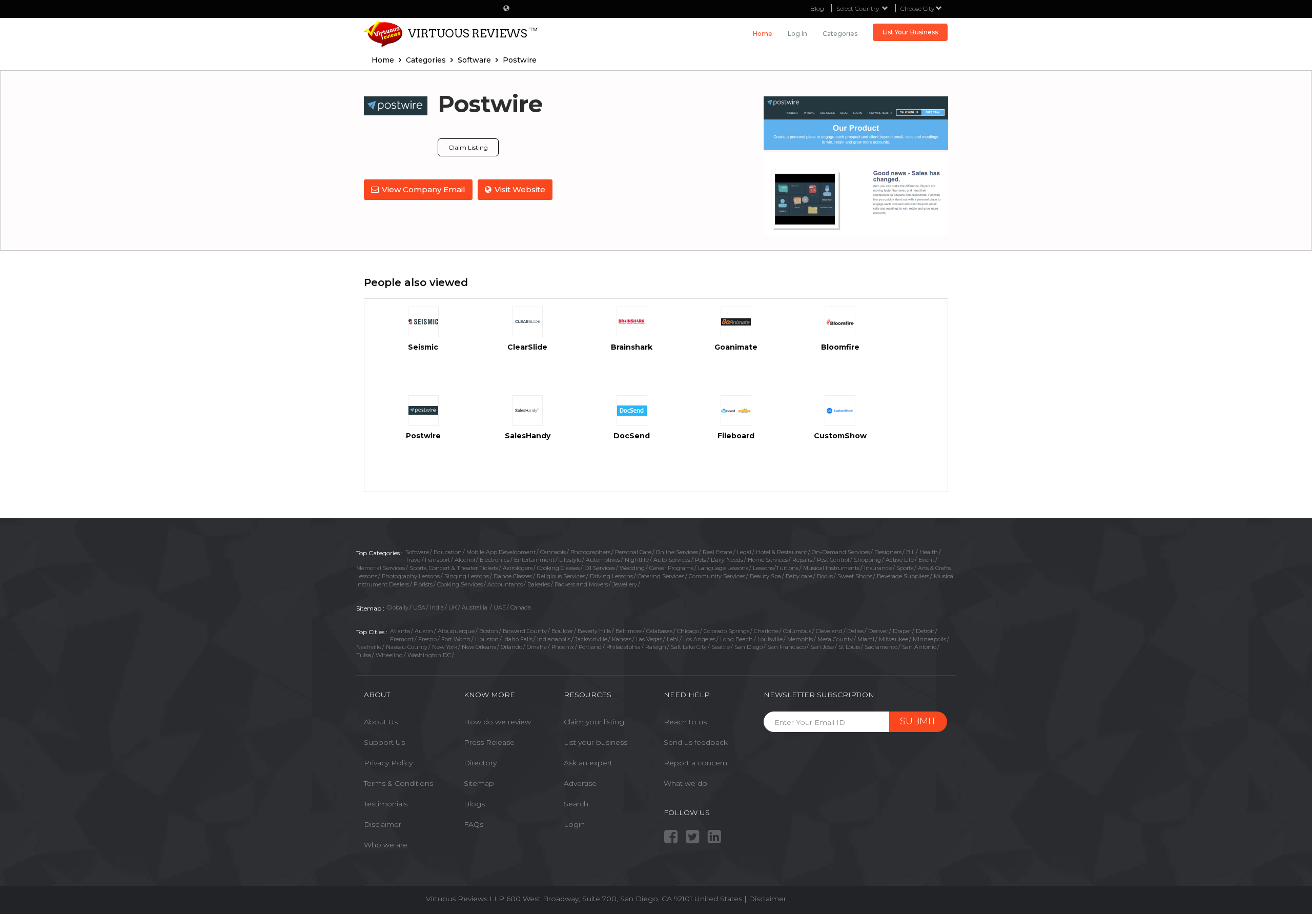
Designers (887, 552)
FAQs (473, 824)
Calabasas (659, 631)
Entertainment (534, 559)
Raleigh (655, 647)
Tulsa (363, 655)
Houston (487, 639)
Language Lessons (723, 568)
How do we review (497, 721)
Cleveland (829, 631)
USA (419, 607)
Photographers (590, 552)
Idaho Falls (517, 639)
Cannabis (553, 552)
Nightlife (637, 559)
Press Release (489, 742)
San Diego (748, 647)
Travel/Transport (427, 559)
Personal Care (633, 552)
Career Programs (671, 568)
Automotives (603, 559)
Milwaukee (893, 639)
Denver (878, 631)
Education (448, 552)
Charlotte (766, 631)
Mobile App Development (501, 552)
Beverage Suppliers (903, 576)
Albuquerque (456, 631)
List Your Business (910, 32)
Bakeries (538, 584)
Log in (797, 33)
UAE (500, 607)
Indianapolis (553, 639)
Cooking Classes (558, 568)
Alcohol (465, 559)
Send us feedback (696, 742)
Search (576, 803)
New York (444, 647)
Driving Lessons (611, 576)
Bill (910, 552)
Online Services (677, 552)
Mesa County (835, 639)
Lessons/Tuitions (775, 568)
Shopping (867, 559)
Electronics (494, 559)
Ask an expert (588, 762)
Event (926, 559)
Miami (865, 639)
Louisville (770, 639)
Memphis (800, 639)
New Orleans (479, 647)
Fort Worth (455, 639)
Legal (744, 552)
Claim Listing (468, 147)
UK (452, 607)
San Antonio (919, 647)
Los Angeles (699, 639)
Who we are (385, 844)
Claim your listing (594, 721)
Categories (840, 33)
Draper (902, 631)
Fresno (427, 639)
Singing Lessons (466, 576)
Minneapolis (929, 639)
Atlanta (400, 631)
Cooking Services (460, 584)
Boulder (562, 631)
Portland (590, 647)
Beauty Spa (765, 576)
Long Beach (736, 639)
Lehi (673, 639)
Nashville (368, 647)
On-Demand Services (841, 552)
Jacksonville (591, 639)
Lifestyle (570, 559)
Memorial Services (380, 568)
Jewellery (624, 584)
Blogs (474, 803)
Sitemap (479, 783)
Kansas (621, 639)
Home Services (768, 559)
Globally (397, 607)
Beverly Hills (594, 631)
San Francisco (786, 647)
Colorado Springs (726, 631)
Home (762, 33)
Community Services (717, 576)
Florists (423, 584)
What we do (685, 783)
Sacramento (881, 647)
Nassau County (406, 647)
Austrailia (475, 607)
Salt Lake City (689, 647)
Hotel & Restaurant (781, 552)
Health (928, 552)
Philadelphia (623, 647)
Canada (520, 607)
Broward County (525, 631)
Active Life (900, 559)
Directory (480, 762)
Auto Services (671, 559)
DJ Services (599, 568)
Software (417, 552)
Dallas (855, 631)
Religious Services (561, 576)
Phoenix (562, 647)
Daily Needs (727, 559)
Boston (488, 631)
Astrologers (517, 568)
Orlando (511, 647)
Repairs (802, 559)
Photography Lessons (411, 576)
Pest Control (833, 559)
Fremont (402, 639)
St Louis (849, 647)
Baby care (799, 576)
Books (825, 576)
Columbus (797, 631)
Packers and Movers (581, 584)
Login (574, 824)
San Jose (822, 647)
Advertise (580, 783)
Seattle (720, 647)
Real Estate (717, 552)
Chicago (688, 631)
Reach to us (685, 721)
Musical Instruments (831, 568)
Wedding (632, 568)
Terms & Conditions (398, 783)
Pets (700, 559)
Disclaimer (382, 824)
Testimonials (385, 803)
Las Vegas (649, 639)
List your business (595, 742)
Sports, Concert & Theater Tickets (453, 568)
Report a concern (695, 762)
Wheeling (389, 655)
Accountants (505, 584)
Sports (904, 568)
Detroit (925, 631)
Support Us (384, 742)
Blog (817, 8)
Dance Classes (513, 576)
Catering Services (661, 576)
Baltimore (629, 631)
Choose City (918, 8)
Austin (424, 631)
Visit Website (520, 189)
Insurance (878, 568)
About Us (381, 721)
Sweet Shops (854, 576)
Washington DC (429, 655)
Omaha (537, 647)
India (437, 607)
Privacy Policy (388, 762)
